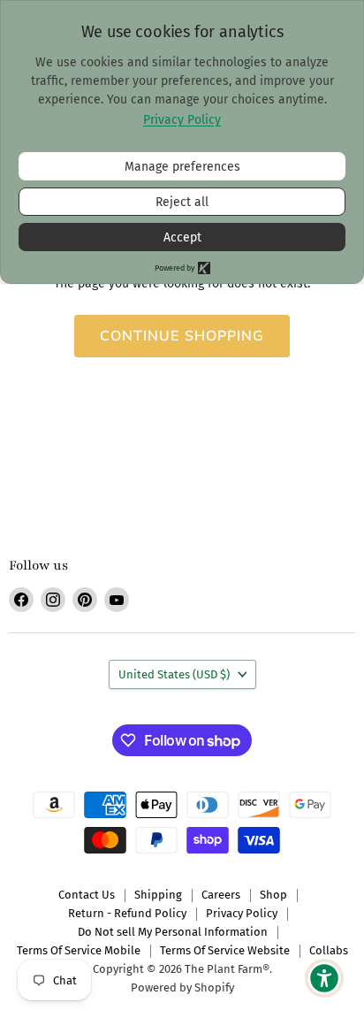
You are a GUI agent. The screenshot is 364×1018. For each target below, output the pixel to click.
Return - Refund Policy (127, 913)
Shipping (158, 894)
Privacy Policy (241, 913)
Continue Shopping (182, 336)
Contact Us (86, 894)
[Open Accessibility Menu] (325, 979)
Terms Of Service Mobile (78, 950)
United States (174, 674)
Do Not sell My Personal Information (173, 931)
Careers (220, 894)
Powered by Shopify (182, 987)
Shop (273, 894)
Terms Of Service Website (225, 950)
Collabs (328, 950)
